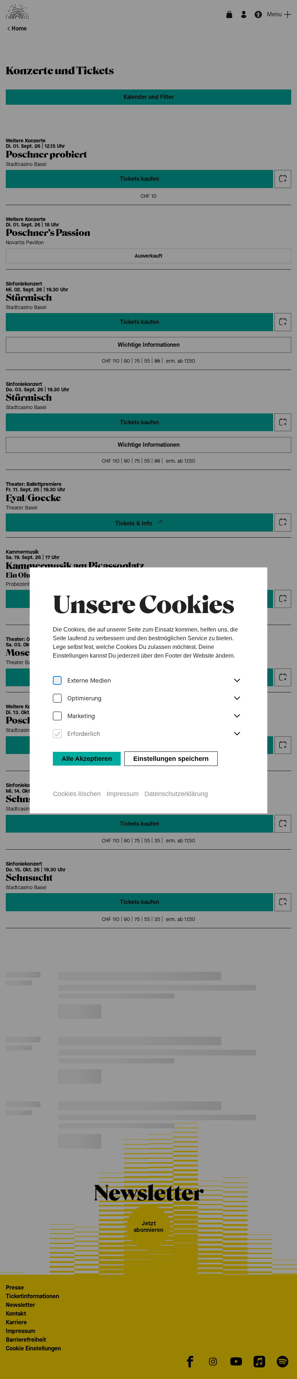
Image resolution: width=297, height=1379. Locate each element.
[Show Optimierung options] (237, 698)
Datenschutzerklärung (176, 793)
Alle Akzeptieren (87, 758)
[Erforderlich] (57, 733)
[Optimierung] (57, 698)
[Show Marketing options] (237, 716)
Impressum (122, 793)
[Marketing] (57, 716)
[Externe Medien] (57, 680)
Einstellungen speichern (171, 758)
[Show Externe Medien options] (237, 681)
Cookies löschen (77, 793)
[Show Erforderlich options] (237, 734)
